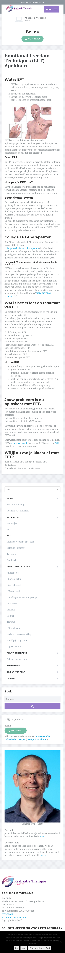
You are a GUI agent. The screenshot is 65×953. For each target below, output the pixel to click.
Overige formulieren (37, 739)
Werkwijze (12, 523)
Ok (16, 948)
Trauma (11, 622)
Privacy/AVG (7, 914)
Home (10, 498)
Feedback (11, 560)
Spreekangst (14, 585)
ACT (57, 443)
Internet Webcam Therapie (20, 542)
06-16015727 (34, 39)
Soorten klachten (18, 566)
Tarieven (11, 554)
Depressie (12, 603)
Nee (24, 948)
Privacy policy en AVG (39, 948)
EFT (9, 535)
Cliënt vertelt (16, 672)
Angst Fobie (13, 573)
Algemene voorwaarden (14, 917)
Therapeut (13, 665)
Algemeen (13, 517)
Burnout (11, 610)
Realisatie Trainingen (18, 511)
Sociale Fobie (14, 579)
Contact (12, 678)
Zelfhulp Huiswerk (16, 548)
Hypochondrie (15, 591)
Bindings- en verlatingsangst (23, 597)
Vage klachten (14, 646)
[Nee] (61, 942)
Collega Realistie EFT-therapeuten (22, 248)
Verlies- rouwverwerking (19, 634)
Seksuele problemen (17, 659)
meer (42, 836)
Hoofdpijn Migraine (17, 640)
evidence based (19, 443)
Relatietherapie (17, 653)
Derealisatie (14, 628)
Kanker (10, 616)
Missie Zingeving (15, 504)
